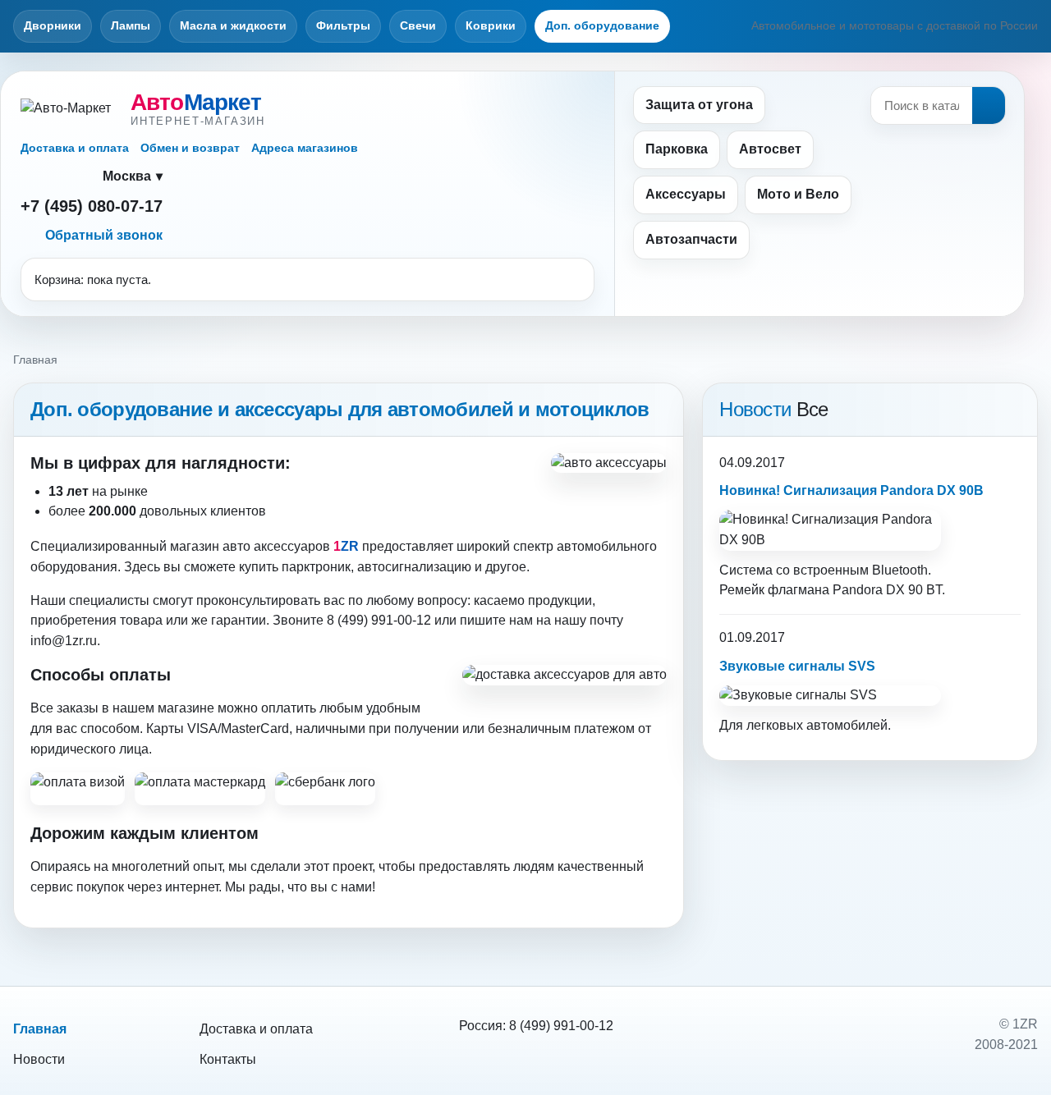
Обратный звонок (104, 235)
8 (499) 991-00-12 (561, 1026)
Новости (39, 1059)
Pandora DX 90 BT (887, 590)
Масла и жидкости (233, 25)
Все (812, 409)
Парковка (676, 149)
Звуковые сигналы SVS (797, 666)
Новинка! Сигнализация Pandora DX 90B (851, 490)
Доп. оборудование (602, 25)
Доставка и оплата (75, 147)
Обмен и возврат (190, 147)
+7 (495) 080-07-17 (92, 206)
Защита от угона (699, 105)
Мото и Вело (798, 194)
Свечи (418, 25)
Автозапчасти (691, 239)
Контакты (228, 1059)
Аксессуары (685, 194)
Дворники (52, 25)
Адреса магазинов (304, 147)
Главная (40, 1029)
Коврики (491, 25)
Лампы (130, 25)
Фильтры (343, 25)
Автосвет (770, 149)
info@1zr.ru (63, 641)
